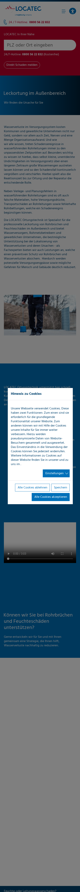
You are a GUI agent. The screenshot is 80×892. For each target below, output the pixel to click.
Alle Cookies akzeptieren (50, 497)
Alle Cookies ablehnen (32, 487)
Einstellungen (54, 473)
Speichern (60, 487)
